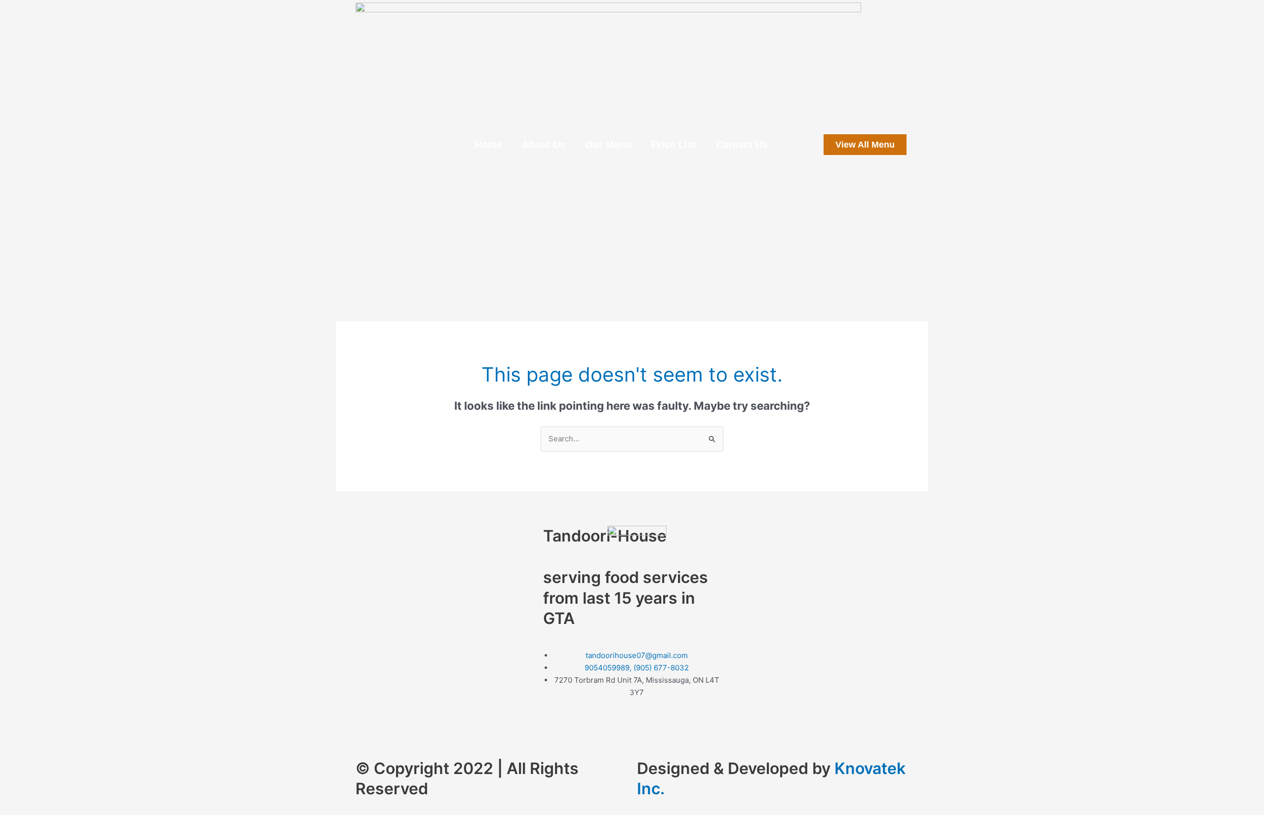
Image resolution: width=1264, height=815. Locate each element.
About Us (543, 144)
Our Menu (608, 144)
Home (488, 144)
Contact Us (742, 144)
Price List (673, 144)
